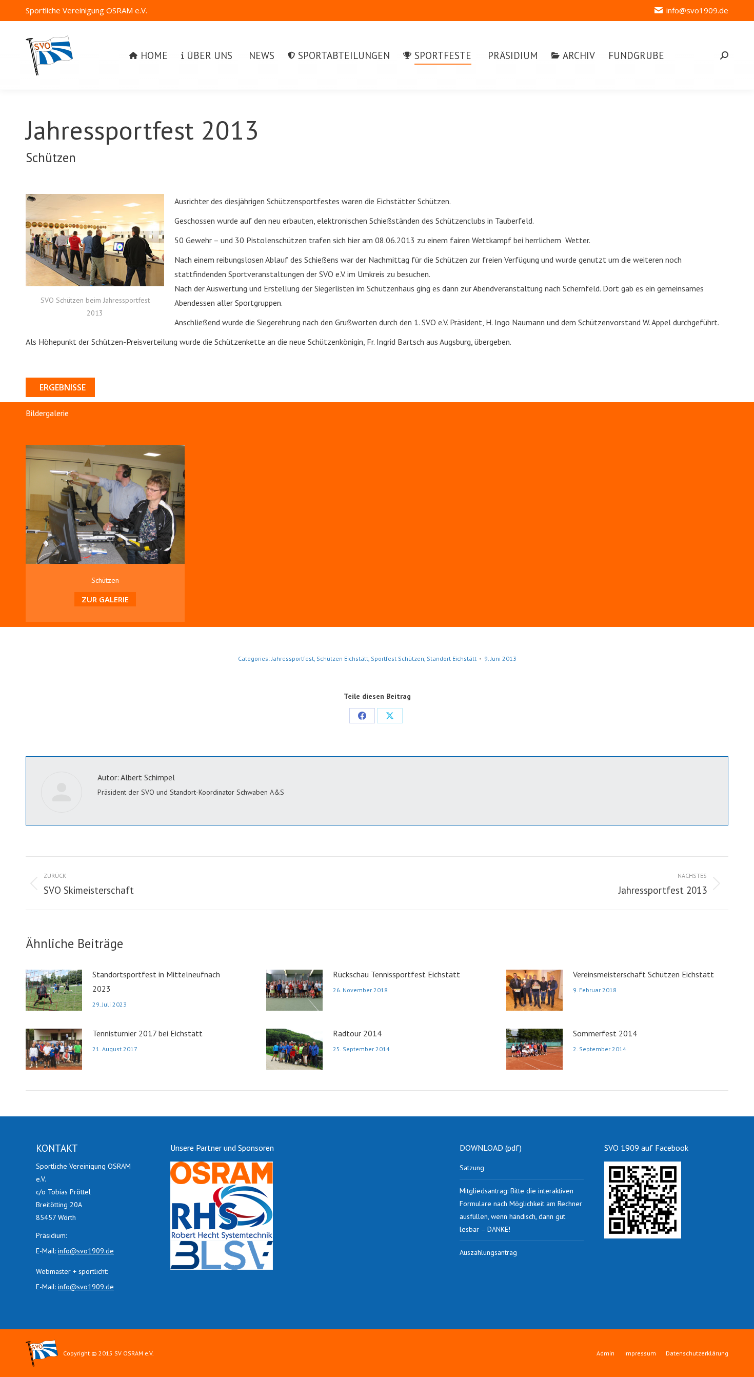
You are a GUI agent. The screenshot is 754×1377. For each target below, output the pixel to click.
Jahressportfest (292, 658)
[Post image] (54, 990)
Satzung (472, 1167)
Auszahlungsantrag (488, 1252)
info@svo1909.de (697, 10)
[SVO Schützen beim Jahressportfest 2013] (95, 240)
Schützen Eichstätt (342, 658)
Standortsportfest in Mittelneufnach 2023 (156, 981)
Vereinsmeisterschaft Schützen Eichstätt (643, 974)
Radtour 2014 (357, 1033)
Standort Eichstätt (452, 658)
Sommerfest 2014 (605, 1033)
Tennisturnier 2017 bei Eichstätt (147, 1033)
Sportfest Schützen (397, 658)
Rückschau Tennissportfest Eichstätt (396, 974)
